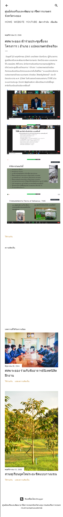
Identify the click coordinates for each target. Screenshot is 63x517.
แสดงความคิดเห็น (22, 381)
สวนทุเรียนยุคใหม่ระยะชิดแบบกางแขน (31, 474)
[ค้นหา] (56, 5)
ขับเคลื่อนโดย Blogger (34, 499)
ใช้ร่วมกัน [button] (9, 236)
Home (8, 22)
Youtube (31, 22)
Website (19, 22)
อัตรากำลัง (44, 22)
